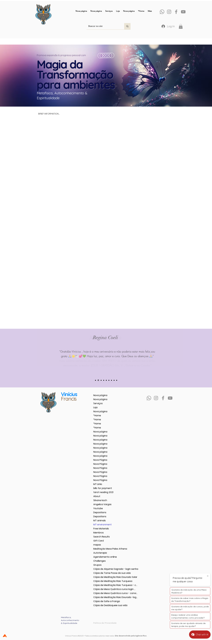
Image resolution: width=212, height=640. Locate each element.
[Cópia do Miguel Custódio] (95, 380)
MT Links (97, 484)
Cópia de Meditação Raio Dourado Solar (103, 577)
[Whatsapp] (162, 12)
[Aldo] (114, 380)
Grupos (97, 565)
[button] (181, 26)
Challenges (99, 561)
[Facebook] (176, 12)
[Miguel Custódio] (98, 380)
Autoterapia (100, 552)
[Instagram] (169, 12)
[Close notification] (208, 576)
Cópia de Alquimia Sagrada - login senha (103, 569)
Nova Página (100, 460)
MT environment (102, 524)
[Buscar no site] (127, 26)
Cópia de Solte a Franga (103, 601)
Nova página (100, 395)
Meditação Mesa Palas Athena (103, 548)
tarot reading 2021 (103, 492)
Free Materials (101, 528)
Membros (98, 532)
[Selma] (111, 380)
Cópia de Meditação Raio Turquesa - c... (103, 585)
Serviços (98, 403)
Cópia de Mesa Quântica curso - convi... (103, 593)
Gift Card (98, 540)
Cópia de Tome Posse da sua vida (103, 573)
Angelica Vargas (102, 504)
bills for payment (102, 488)
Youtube (98, 508)
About (96, 496)
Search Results (101, 536)
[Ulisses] (103, 380)
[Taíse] (108, 380)
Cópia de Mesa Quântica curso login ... (103, 589)
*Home (97, 415)
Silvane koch (100, 500)
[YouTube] (183, 12)
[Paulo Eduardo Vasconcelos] (106, 380)
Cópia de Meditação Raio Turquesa (103, 581)
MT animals (99, 520)
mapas (97, 544)
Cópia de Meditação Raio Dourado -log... (103, 597)
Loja (95, 407)
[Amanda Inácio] (101, 380)
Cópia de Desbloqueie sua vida (103, 605)
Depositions (99, 512)
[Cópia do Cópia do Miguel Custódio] (116, 380)
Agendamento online (103, 557)
